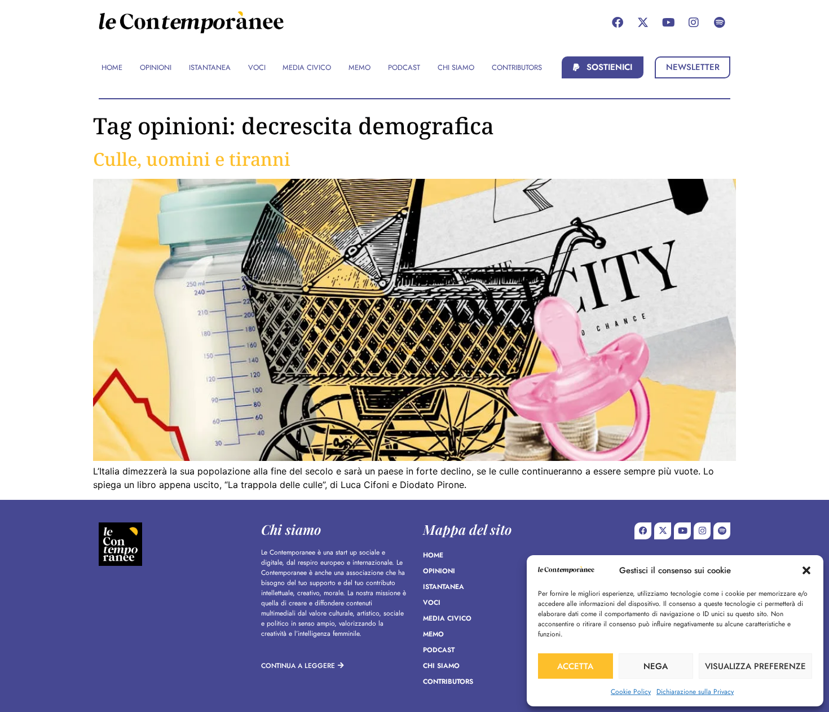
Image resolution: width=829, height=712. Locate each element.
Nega (655, 666)
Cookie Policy (631, 692)
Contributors (448, 681)
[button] (806, 570)
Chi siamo (441, 666)
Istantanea (443, 587)
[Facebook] (617, 22)
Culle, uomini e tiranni (191, 159)
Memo (433, 634)
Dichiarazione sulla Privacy (695, 692)
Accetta (575, 666)
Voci (431, 602)
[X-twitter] (643, 22)
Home (433, 555)
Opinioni (439, 571)
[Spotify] (719, 22)
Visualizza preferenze (755, 666)
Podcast (439, 650)
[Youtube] (668, 22)
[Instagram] (693, 22)
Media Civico (447, 618)
